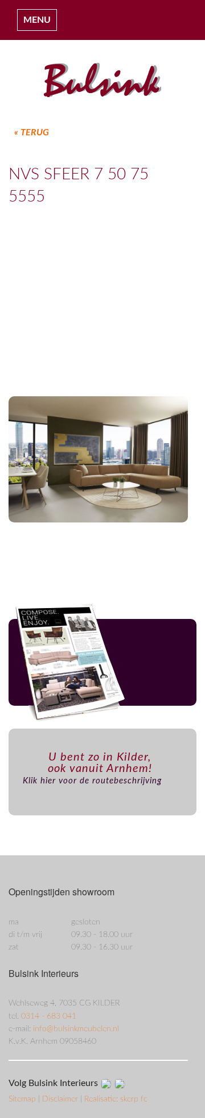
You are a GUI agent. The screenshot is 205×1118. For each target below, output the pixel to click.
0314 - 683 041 (48, 1016)
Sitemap (23, 1099)
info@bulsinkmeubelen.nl (76, 1029)
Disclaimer (61, 1099)
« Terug (31, 132)
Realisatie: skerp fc (115, 1099)
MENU (37, 20)
